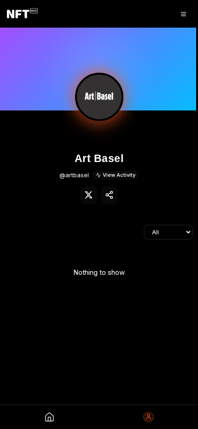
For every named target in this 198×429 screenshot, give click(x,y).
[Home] (22, 14)
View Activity (119, 175)
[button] (99, 97)
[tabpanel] (99, 272)
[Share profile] (109, 195)
